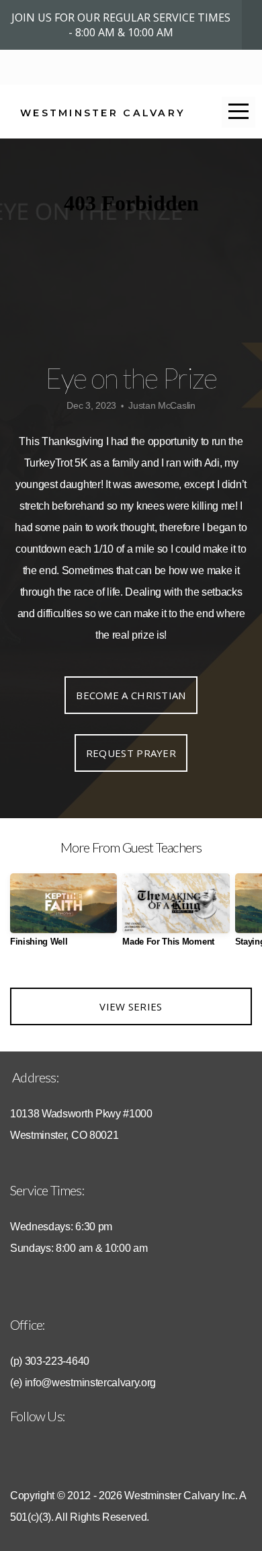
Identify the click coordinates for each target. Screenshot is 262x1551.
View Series (130, 1006)
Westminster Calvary (102, 113)
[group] (63, 915)
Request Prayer (131, 753)
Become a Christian (130, 695)
